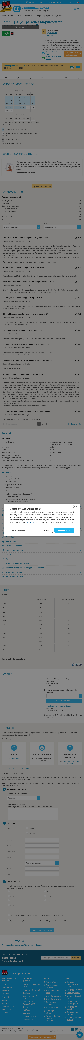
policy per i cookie (31, 522)
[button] (18, 530)
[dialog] (42, 520)
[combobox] (74, 506)
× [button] (76, 506)
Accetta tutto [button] (64, 530)
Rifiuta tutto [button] (43, 530)
